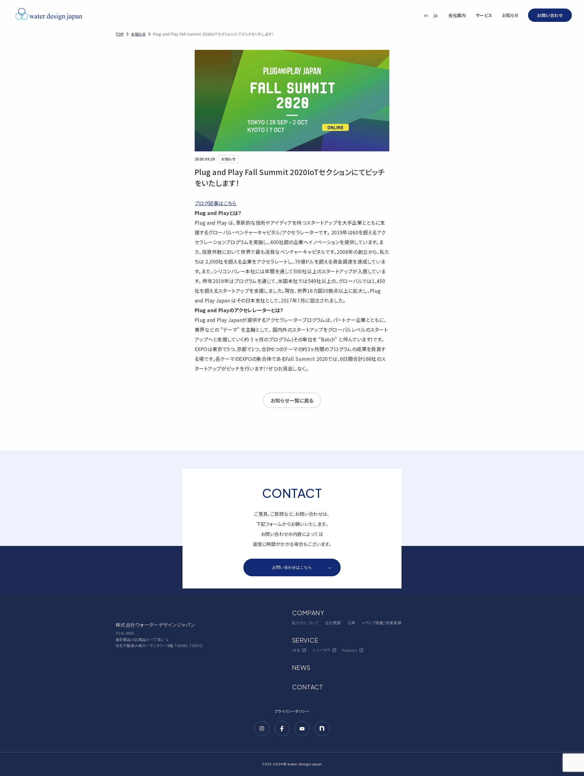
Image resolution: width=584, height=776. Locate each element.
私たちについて (305, 623)
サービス (484, 15)
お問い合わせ (550, 15)
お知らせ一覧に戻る (292, 400)
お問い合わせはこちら (302, 567)
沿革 (351, 623)
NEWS (301, 667)
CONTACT (307, 687)
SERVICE (305, 640)
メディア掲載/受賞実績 (382, 623)
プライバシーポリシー (292, 711)
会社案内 (457, 15)
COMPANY (308, 612)
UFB (296, 650)
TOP (120, 33)
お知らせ (510, 15)
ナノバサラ (321, 650)
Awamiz (349, 650)
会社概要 (333, 623)
